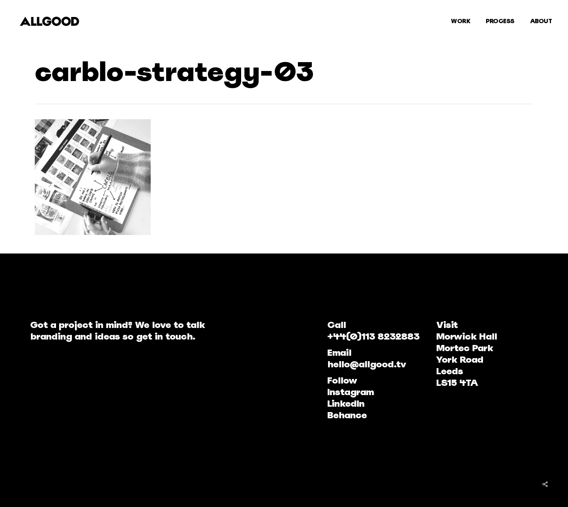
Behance (347, 415)
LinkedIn (345, 403)
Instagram (350, 392)
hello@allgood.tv (366, 364)
